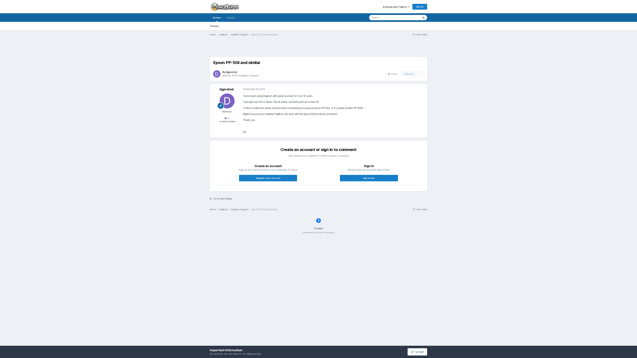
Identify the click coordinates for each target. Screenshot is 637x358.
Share (393, 74)
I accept (419, 351)
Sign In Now (369, 178)
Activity (230, 17)
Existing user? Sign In (395, 6)
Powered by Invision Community (318, 232)
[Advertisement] (318, 48)
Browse (217, 17)
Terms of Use (254, 353)
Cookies (318, 228)
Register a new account (268, 178)
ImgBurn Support (250, 75)
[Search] (423, 17)
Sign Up (420, 6)
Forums (214, 26)
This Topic (410, 17)
